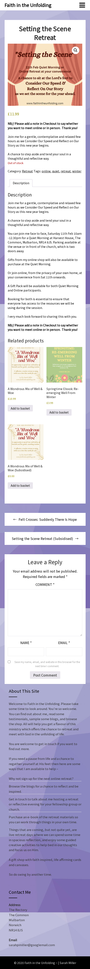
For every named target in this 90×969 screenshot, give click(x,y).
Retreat (27, 171)
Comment (45, 584)
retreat (66, 171)
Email (64, 642)
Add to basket (20, 408)
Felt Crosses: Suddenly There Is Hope (48, 519)
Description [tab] (21, 183)
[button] (75, 50)
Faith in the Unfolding (28, 4)
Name (26, 642)
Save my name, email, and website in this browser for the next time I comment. (47, 664)
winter (76, 171)
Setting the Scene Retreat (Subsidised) (42, 538)
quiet (55, 171)
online (46, 171)
